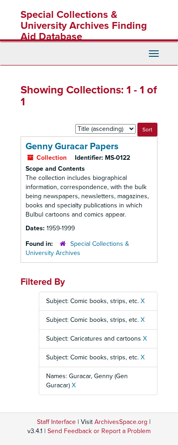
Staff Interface (56, 422)
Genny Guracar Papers (72, 146)
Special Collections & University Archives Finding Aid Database (84, 26)
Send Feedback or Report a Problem (99, 431)
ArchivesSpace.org (120, 422)
